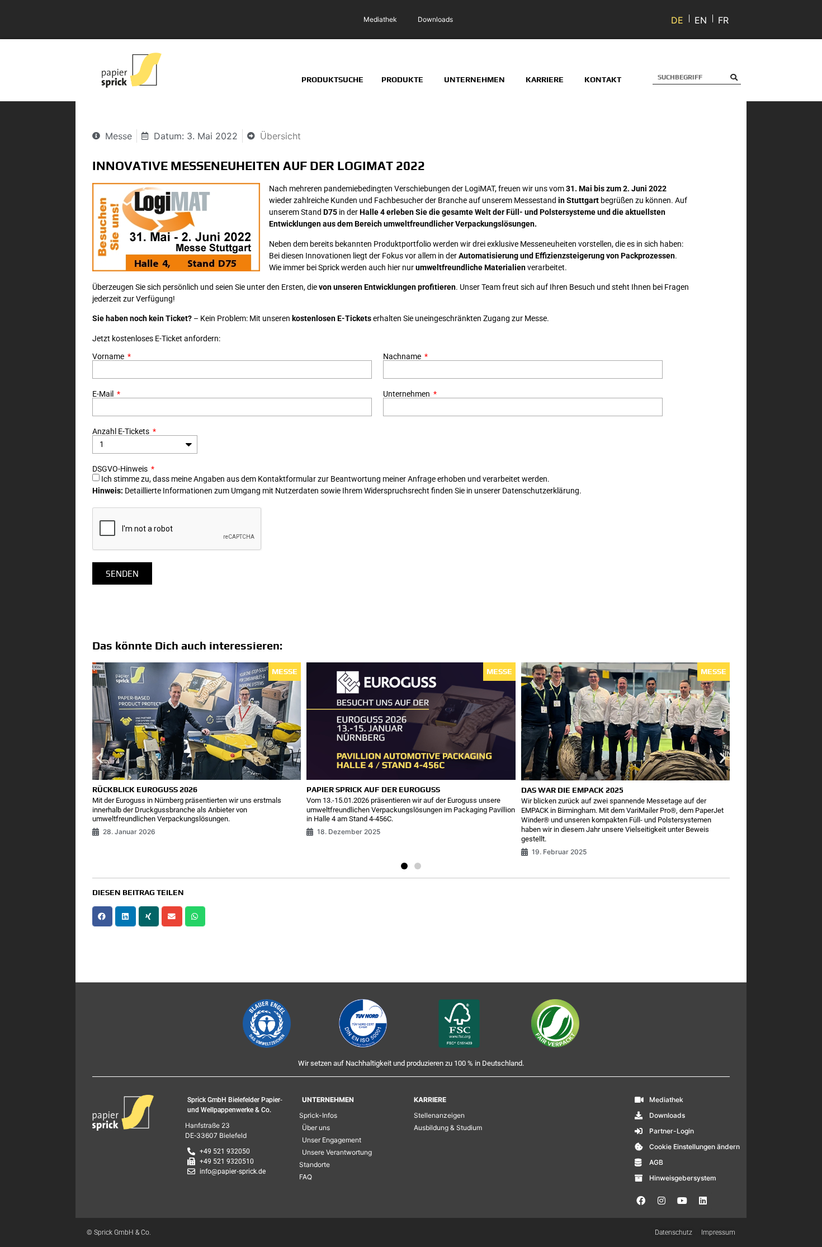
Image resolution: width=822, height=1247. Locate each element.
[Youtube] (682, 1201)
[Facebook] (641, 1201)
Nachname (403, 356)
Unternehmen (407, 394)
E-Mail (103, 394)
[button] (99, 757)
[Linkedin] (703, 1201)
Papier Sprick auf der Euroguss (373, 789)
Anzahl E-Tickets (121, 431)
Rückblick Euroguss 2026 (144, 789)
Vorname (109, 356)
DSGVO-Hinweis (120, 469)
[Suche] (734, 77)
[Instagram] (661, 1201)
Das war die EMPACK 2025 (572, 789)
